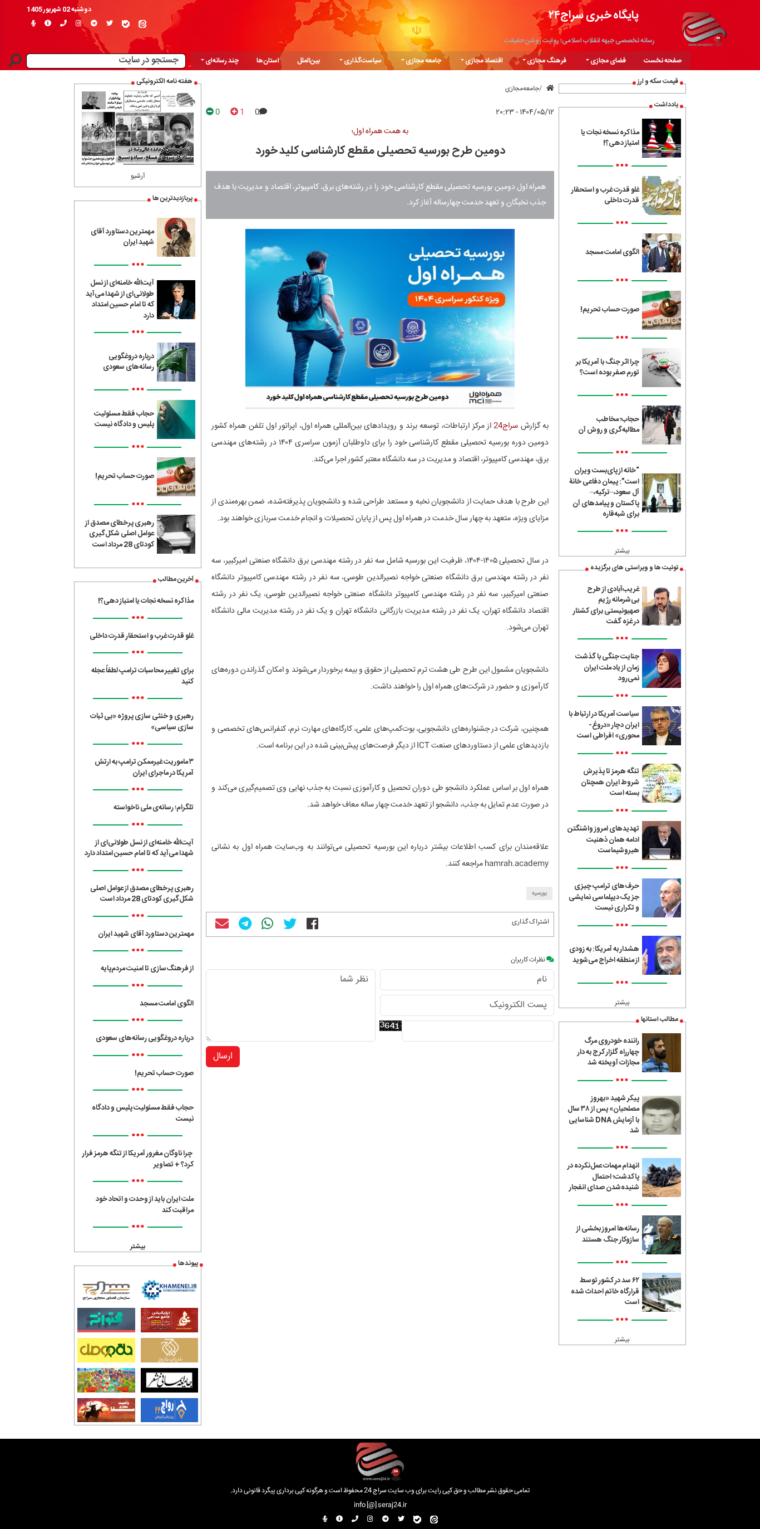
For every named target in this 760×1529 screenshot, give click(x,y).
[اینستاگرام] (78, 23)
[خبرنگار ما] (33, 23)
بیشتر (622, 550)
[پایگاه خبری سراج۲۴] (703, 27)
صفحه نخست (663, 60)
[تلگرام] (94, 23)
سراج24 (505, 426)
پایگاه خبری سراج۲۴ (594, 15)
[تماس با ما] (63, 23)
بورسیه (539, 893)
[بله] (125, 23)
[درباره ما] (48, 23)
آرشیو (138, 176)
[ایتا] (142, 23)
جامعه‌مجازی (522, 89)
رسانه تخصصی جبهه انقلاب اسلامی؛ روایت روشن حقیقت (579, 41)
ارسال (223, 1056)
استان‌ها (267, 60)
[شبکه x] (109, 23)
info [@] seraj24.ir (380, 1505)
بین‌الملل (308, 60)
